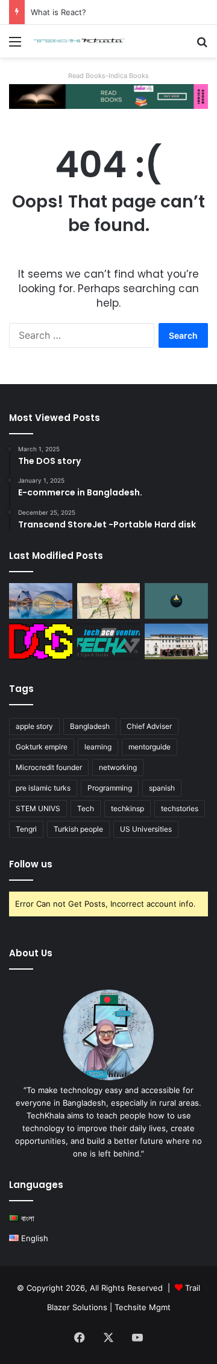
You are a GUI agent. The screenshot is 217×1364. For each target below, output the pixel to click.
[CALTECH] (176, 641)
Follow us (30, 864)
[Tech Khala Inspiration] (108, 641)
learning (98, 746)
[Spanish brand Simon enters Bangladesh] (40, 601)
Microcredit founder (49, 767)
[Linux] (176, 601)
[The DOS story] (40, 641)
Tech (85, 808)
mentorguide (149, 746)
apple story (34, 726)
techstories (179, 808)
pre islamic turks (43, 787)
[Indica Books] (108, 95)
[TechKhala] (78, 41)
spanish (162, 787)
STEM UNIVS (38, 808)
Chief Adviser (149, 726)
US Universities (146, 829)
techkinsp (127, 808)
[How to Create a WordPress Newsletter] (108, 601)
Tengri (26, 829)
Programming (109, 787)
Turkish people (78, 829)
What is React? (58, 12)
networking (118, 767)
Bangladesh (90, 726)
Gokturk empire (42, 746)
